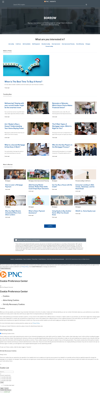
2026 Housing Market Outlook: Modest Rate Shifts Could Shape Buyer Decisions (39, 187)
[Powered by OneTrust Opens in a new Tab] (5, 392)
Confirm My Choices (6, 390)
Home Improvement (56, 44)
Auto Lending (11, 44)
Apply (2, 388)
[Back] (0, 364)
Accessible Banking (18, 259)
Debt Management (36, 44)
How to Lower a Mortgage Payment (14, 186)
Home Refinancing (80, 44)
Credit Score (18, 44)
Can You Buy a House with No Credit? (62, 186)
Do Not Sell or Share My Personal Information (55, 259)
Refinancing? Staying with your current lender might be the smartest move (14, 105)
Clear (2, 382)
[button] (50, 240)
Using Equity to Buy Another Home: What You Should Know (61, 213)
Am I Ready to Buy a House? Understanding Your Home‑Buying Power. (14, 126)
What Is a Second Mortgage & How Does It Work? (15, 146)
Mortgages (88, 44)
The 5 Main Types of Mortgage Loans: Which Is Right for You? (62, 126)
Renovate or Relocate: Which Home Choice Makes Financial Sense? (62, 105)
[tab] (51, 296)
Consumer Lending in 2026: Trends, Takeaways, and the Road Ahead (84, 187)
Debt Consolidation (26, 44)
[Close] (0, 270)
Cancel (6, 388)
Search (86, 4)
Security (12, 259)
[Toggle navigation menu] (3, 2)
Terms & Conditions (27, 259)
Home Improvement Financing (68, 44)
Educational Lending (46, 44)
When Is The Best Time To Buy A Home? (23, 81)
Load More (50, 226)
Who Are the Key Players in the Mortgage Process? (62, 146)
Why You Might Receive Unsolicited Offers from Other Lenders (13, 213)
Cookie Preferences (5, 268)
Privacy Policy (34, 259)
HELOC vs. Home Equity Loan (85, 211)
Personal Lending (49, 46)
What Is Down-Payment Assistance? (37, 212)
